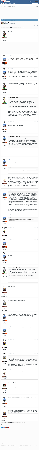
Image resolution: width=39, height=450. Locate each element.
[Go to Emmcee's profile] (2, 23)
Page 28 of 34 (23, 27)
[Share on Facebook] (2, 427)
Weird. (9, 159)
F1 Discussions (13, 23)
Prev (2, 422)
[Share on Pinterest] (8, 427)
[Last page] (20, 27)
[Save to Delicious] (4, 427)
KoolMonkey (4, 95)
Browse (2, 3)
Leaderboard (14, 3)
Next (19, 422)
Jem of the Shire (4, 381)
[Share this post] (37, 55)
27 (9, 27)
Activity (6, 3)
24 (5, 27)
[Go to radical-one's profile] (4, 270)
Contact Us (19, 447)
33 (17, 27)
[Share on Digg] (3, 427)
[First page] (1, 27)
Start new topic (36, 25)
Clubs (10, 3)
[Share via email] (7, 427)
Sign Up (36, 1)
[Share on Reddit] (5, 427)
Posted (11, 55)
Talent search (10, 99)
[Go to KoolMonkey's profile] (4, 100)
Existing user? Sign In (31, 1)
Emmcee (5, 23)
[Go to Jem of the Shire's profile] (4, 385)
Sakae (4, 55)
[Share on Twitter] (1, 427)
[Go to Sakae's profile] (4, 59)
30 (13, 27)
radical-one (4, 265)
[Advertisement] (19, 13)
